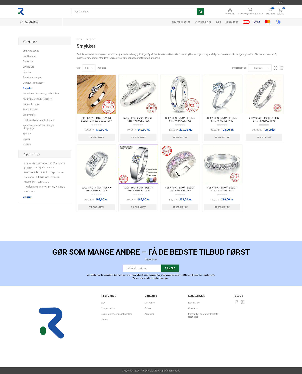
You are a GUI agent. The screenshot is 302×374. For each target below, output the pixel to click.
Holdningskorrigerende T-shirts (39, 120)
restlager (46, 186)
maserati (55, 177)
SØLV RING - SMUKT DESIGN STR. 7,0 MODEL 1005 (138, 119)
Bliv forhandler (181, 22)
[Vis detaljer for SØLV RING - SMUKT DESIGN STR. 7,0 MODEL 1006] (180, 94)
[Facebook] (236, 302)
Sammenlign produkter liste (250, 13)
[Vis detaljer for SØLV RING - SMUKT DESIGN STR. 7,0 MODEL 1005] (138, 94)
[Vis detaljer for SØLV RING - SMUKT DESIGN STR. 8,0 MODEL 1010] (222, 164)
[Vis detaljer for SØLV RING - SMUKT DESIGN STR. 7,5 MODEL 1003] (264, 94)
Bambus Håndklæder (33, 82)
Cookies (192, 308)
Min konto (230, 13)
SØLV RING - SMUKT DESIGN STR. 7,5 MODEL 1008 (138, 189)
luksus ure (42, 177)
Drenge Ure (28, 66)
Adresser (149, 314)
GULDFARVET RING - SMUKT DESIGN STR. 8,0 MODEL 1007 (96, 119)
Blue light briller (30, 109)
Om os (104, 319)
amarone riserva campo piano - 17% (40, 163)
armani (62, 163)
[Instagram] (242, 302)
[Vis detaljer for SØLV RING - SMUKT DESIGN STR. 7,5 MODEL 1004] (96, 164)
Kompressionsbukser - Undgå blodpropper (38, 127)
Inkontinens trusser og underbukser (41, 93)
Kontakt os (232, 22)
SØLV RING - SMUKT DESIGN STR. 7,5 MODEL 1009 (180, 189)
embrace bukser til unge (39, 172)
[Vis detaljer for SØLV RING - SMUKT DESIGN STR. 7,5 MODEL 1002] (222, 94)
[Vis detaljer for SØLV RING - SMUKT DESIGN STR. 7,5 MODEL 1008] (138, 164)
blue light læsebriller (44, 167)
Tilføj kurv (96, 137)
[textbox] (134, 11)
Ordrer (148, 308)
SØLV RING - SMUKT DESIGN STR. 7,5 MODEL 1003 (264, 119)
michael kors (43, 182)
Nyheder (27, 144)
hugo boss (29, 177)
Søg (200, 11)
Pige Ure (27, 72)
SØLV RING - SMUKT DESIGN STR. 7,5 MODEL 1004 (96, 189)
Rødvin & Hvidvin (31, 104)
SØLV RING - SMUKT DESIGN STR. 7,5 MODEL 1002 (222, 119)
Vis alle (27, 197)
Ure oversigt (29, 114)
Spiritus (27, 133)
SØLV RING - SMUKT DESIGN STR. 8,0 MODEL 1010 (222, 189)
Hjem (79, 39)
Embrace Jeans (31, 50)
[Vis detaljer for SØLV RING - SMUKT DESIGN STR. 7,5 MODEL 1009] (180, 164)
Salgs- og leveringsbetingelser (116, 314)
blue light (28, 168)
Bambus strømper (32, 77)
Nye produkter (203, 22)
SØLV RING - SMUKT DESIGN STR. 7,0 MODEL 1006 (180, 119)
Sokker (26, 139)
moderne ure (32, 186)
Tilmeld (170, 268)
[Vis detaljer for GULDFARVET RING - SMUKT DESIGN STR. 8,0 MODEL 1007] (96, 94)
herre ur (60, 172)
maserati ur (29, 181)
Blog (218, 22)
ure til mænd (29, 191)
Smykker (28, 88)
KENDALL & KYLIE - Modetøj (37, 98)
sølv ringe (58, 186)
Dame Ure (28, 61)
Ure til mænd (29, 56)
